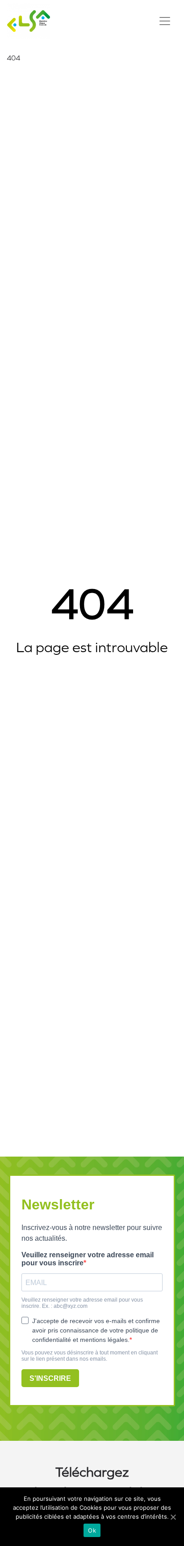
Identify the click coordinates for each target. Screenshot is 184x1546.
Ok (92, 1530)
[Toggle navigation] (165, 21)
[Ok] (172, 1516)
